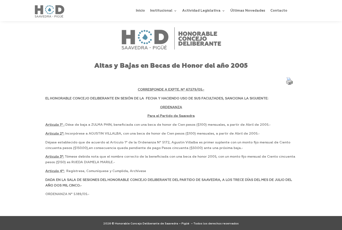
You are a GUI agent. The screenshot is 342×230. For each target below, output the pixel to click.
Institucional (161, 10)
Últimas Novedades (247, 10)
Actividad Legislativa (201, 10)
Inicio (140, 10)
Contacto (278, 10)
